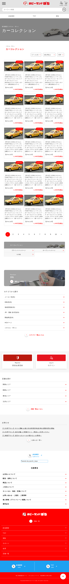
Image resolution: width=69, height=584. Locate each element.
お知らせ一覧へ (37, 440)
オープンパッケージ (49, 250)
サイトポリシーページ (34, 575)
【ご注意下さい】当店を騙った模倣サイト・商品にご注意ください (26, 432)
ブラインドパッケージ (19, 250)
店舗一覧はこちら (37, 409)
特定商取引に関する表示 (46, 575)
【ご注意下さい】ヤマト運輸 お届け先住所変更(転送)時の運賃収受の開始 (28, 428)
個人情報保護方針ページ (21, 575)
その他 (19, 254)
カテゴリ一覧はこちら (36, 335)
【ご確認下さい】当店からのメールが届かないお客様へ (22, 435)
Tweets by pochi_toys (29, 461)
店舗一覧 (37, 521)
